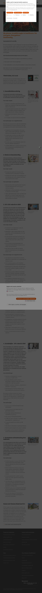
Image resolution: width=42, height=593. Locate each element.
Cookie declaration (9, 18)
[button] (40, 148)
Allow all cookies (10, 12)
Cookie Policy (13, 9)
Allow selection (25, 12)
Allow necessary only (18, 12)
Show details (15, 18)
